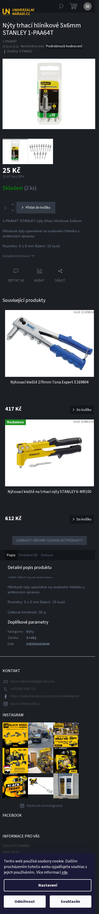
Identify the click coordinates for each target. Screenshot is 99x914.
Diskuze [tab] (47, 555)
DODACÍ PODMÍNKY (16, 845)
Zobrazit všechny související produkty (49, 540)
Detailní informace (16, 256)
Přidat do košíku (38, 207)
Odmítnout (24, 901)
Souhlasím (70, 901)
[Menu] (87, 6)
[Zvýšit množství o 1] (12, 205)
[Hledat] (61, 6)
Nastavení (47, 885)
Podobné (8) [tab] (28, 555)
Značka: (19, 51)
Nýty (30, 631)
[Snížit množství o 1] (12, 210)
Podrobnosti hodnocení (64, 46)
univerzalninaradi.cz (25, 703)
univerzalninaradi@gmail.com (32, 681)
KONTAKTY (11, 852)
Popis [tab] (11, 555)
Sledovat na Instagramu (44, 805)
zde (64, 872)
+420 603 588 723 (23, 688)
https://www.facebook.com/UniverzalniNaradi (44, 696)
